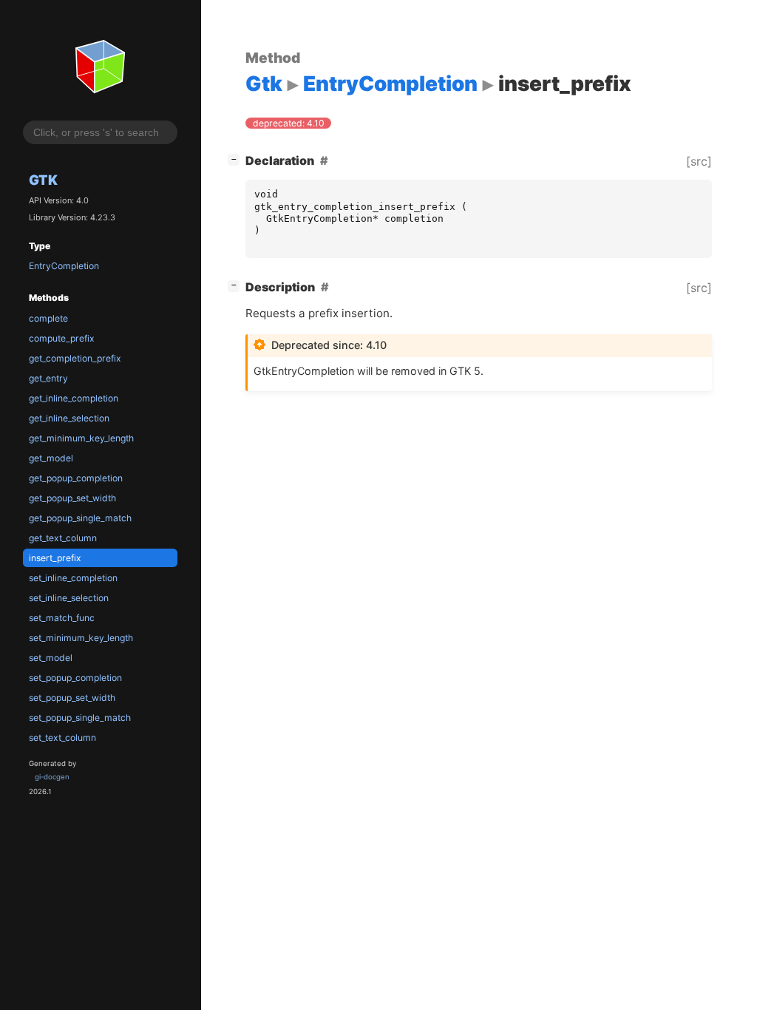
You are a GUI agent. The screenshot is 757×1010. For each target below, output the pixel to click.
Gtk (43, 180)
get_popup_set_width (72, 498)
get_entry (48, 378)
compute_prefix (62, 338)
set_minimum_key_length (81, 637)
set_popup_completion (75, 677)
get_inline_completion (73, 398)
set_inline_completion (73, 577)
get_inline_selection (69, 418)
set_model (50, 657)
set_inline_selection (69, 597)
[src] (699, 161)
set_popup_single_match (80, 717)
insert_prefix (55, 557)
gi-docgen (52, 777)
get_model (51, 458)
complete (48, 318)
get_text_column (63, 537)
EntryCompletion (64, 265)
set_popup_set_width (72, 697)
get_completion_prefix (75, 358)
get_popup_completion (76, 478)
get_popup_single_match (80, 517)
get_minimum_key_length (81, 438)
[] (236, 158)
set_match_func (62, 617)
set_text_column (62, 737)
